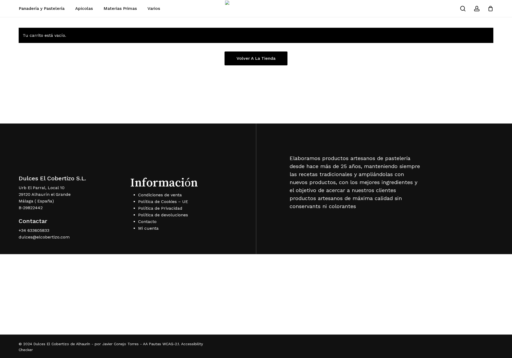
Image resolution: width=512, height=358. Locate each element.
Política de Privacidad (160, 208)
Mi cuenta (148, 228)
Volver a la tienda (256, 58)
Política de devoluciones (163, 214)
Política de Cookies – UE (163, 201)
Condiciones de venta (160, 194)
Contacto (147, 221)
